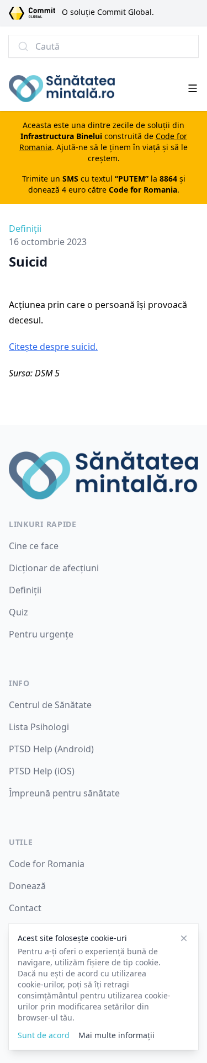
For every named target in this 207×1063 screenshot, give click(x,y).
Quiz (18, 612)
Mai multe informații (116, 1035)
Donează (27, 886)
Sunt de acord (44, 1035)
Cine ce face (34, 546)
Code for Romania (46, 864)
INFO (19, 683)
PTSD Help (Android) (51, 749)
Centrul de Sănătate (50, 705)
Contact (25, 908)
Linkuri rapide (43, 524)
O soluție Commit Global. (108, 12)
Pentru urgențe (41, 634)
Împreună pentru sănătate (64, 793)
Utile (21, 842)
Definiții (25, 228)
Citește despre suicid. (53, 347)
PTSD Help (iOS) (42, 771)
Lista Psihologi (39, 727)
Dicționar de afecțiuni (54, 568)
